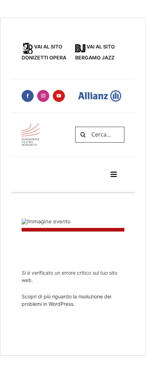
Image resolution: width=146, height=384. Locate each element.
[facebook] (28, 96)
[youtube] (59, 96)
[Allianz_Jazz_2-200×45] (30, 126)
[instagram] (43, 96)
